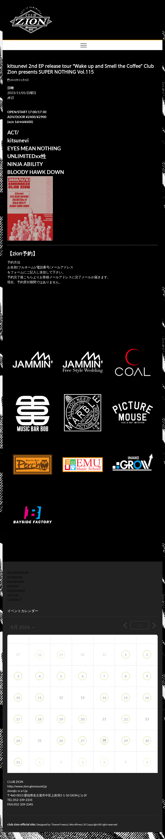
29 (61, 655)
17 (18, 719)
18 (39, 719)
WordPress (75, 824)
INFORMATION (18, 572)
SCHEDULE (15, 577)
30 (147, 741)
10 (18, 698)
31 (18, 762)
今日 (139, 625)
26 (61, 741)
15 (126, 698)
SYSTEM (12, 586)
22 (126, 719)
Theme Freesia (59, 824)
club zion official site (21, 824)
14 (104, 698)
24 (18, 741)
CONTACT (14, 600)
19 (61, 719)
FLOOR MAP (15, 581)
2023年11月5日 (19, 80)
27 (82, 741)
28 (39, 655)
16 (147, 698)
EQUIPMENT (16, 591)
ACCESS (12, 595)
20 (82, 719)
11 (39, 698)
